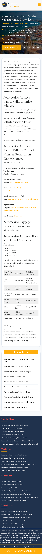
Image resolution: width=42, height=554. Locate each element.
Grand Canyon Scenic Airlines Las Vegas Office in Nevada (19, 444)
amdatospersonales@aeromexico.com (17, 36)
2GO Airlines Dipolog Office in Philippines (14, 425)
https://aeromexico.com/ (19, 182)
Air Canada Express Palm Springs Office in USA (16, 494)
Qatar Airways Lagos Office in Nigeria (13, 471)
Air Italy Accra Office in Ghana (11, 482)
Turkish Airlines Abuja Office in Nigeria (13, 524)
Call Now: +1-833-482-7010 (21, 551)
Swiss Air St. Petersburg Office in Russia (14, 438)
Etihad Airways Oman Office (10, 488)
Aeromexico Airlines (21, 24)
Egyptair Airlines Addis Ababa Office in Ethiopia (16, 514)
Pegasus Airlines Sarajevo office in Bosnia (14, 468)
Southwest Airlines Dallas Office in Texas (14, 500)
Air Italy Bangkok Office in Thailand (12, 485)
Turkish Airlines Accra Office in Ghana (13, 527)
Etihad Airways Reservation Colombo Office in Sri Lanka (18, 464)
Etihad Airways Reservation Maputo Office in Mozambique (19, 497)
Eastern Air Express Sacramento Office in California (17, 441)
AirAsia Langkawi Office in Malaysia (12, 458)
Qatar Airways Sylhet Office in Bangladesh (14, 461)
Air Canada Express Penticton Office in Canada (16, 491)
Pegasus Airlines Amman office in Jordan (14, 455)
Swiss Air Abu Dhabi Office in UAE (12, 435)
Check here (18, 216)
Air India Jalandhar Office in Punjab (12, 431)
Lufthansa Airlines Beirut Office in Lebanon (14, 511)
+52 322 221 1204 (11, 39)
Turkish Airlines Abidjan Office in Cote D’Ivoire (15, 517)
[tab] (39, 4)
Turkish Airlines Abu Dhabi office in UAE (13, 521)
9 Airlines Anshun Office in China (11, 428)
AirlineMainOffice (7, 24)
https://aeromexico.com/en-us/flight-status (23, 199)
